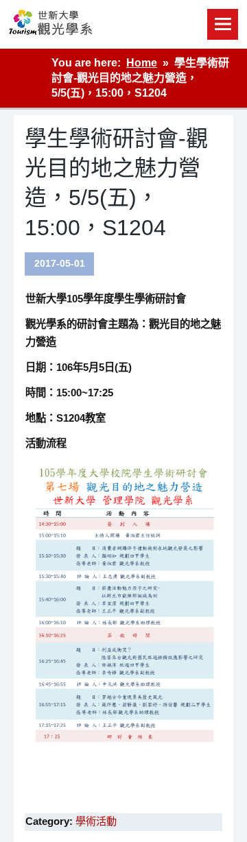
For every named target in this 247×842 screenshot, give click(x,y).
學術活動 (96, 821)
